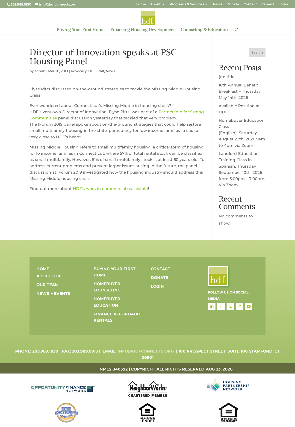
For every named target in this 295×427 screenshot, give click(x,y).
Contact (250, 4)
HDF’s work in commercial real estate (110, 188)
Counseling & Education (204, 30)
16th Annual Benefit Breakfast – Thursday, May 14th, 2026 (240, 91)
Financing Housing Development (142, 30)
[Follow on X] (230, 306)
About (155, 4)
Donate (233, 4)
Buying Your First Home (80, 30)
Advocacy (79, 71)
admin (40, 71)
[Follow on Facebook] (221, 306)
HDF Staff (96, 71)
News (217, 4)
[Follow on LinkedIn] (211, 306)
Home (141, 4)
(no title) (227, 76)
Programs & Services (187, 4)
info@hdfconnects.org (146, 351)
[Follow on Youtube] (248, 306)
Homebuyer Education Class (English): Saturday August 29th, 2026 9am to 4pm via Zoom (242, 133)
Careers (267, 4)
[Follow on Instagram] (239, 306)
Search (257, 52)
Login (283, 4)
